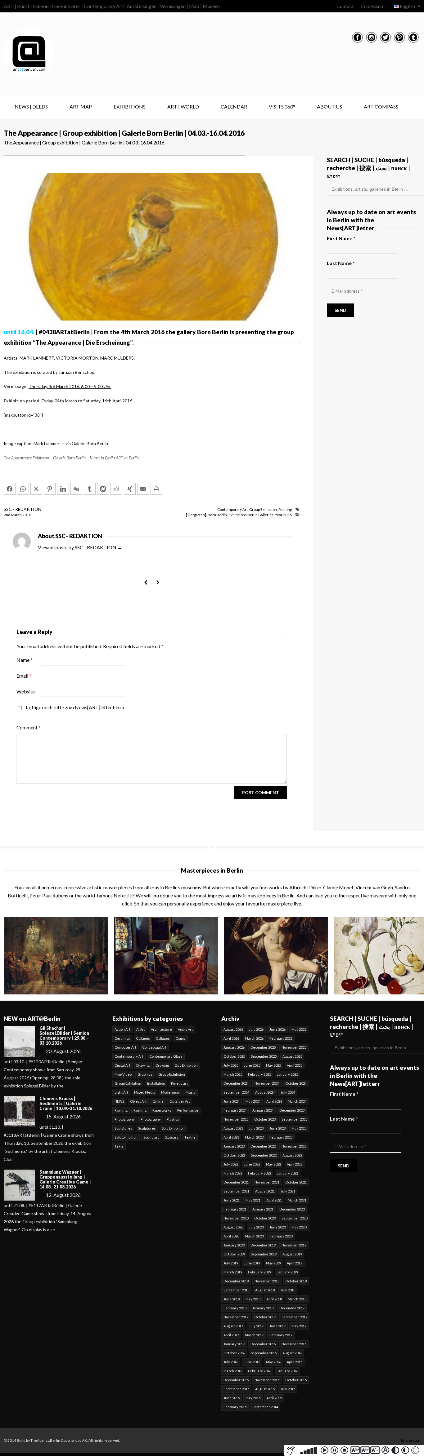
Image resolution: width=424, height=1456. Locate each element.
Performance (187, 1110)
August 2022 (292, 1155)
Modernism (170, 1092)
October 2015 (296, 1380)
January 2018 (262, 1308)
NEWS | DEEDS (31, 106)
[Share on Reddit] (116, 489)
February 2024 (234, 1110)
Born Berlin (217, 514)
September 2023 (294, 1119)
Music (191, 1092)
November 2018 (267, 1281)
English (407, 6)
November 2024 (267, 1083)
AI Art (140, 1029)
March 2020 (254, 1236)
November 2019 (294, 1245)
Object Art (138, 1101)
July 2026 (256, 1029)
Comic (181, 1038)
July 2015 (288, 1389)
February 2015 (234, 1407)
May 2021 (253, 1200)
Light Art (121, 1092)
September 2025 (264, 1056)
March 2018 (297, 1299)
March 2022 (232, 1173)
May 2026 (298, 1029)
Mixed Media (144, 1092)
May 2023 (298, 1128)
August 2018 (265, 1290)
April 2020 (231, 1236)
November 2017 (235, 1317)
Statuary (171, 1137)
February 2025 (259, 1074)
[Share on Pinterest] (50, 489)
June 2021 (231, 1200)
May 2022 (273, 1164)
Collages (143, 1038)
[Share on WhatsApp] (23, 489)
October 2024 (296, 1083)
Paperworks (161, 1110)
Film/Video (123, 1074)
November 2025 (294, 1047)
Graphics (145, 1074)
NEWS (119, 1101)
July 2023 (256, 1128)
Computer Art (125, 1047)
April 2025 (294, 1065)
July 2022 (230, 1164)
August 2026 (233, 1029)
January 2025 (287, 1074)
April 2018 (274, 1299)
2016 (26, 514)
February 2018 (234, 1308)
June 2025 (252, 1065)
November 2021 (267, 1182)
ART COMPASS (381, 106)
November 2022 (294, 1146)
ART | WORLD (183, 106)
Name (24, 660)
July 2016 (230, 1362)
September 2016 (264, 1353)
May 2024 (253, 1101)
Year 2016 (283, 514)
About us (329, 106)
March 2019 (232, 1272)
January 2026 (234, 1047)
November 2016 (294, 1344)
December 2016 (263, 1344)
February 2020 (280, 1236)
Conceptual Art (154, 1047)
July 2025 (230, 1065)
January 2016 (287, 1371)
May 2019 (273, 1263)
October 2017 (265, 1317)
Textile (190, 1137)
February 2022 (259, 1173)
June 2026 (277, 1029)
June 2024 (231, 1101)
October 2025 (234, 1056)
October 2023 (265, 1119)
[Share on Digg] (76, 489)
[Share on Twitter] (36, 489)
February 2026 (280, 1038)
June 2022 (252, 1164)
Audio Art (185, 1029)
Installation (156, 1083)
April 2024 (274, 1101)
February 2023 (280, 1137)
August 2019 (292, 1254)
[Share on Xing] (130, 489)
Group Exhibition (263, 509)
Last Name (341, 263)
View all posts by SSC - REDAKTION (80, 547)
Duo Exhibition (186, 1065)
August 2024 (265, 1092)
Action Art (122, 1029)
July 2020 (256, 1227)
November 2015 (267, 1380)
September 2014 (265, 1407)
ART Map (81, 106)
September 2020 (294, 1218)
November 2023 (235, 1119)
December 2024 (236, 1083)
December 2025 (263, 1047)
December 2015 (236, 1380)
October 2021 (296, 1182)
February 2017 (280, 1335)
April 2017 (231, 1335)
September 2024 (236, 1092)
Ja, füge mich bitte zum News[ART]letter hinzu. (74, 707)
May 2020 (298, 1227)
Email (23, 676)
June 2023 (277, 1128)
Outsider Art (179, 1101)
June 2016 (252, 1362)
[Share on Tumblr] (90, 489)
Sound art (151, 1137)
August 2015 (265, 1389)
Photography (125, 1119)
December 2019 (263, 1245)
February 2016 (259, 1371)
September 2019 (264, 1254)
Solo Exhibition (173, 1128)
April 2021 (274, 1200)
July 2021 (288, 1191)
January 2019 (287, 1272)
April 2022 (294, 1164)
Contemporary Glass (166, 1056)
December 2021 (236, 1182)
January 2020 (234, 1245)
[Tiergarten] (196, 514)
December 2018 (236, 1281)
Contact (345, 6)
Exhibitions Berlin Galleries (250, 514)
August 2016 (292, 1353)
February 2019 (259, 1272)
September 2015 (236, 1389)
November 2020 (235, 1218)
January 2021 (262, 1209)
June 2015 (231, 1398)
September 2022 (264, 1155)
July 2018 (288, 1290)
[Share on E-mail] (143, 489)
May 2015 (253, 1398)
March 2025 (232, 1074)
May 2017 (298, 1326)
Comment (28, 727)
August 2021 (265, 1191)
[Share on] (103, 489)
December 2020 (291, 1209)
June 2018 (231, 1299)
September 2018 (236, 1290)
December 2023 (291, 1110)
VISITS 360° (282, 106)
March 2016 (232, 1371)
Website (25, 691)
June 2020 (277, 1227)
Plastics (173, 1119)
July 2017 (256, 1326)
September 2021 (236, 1191)
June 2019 (252, 1263)
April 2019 (294, 1263)
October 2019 (234, 1254)
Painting (285, 509)
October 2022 (234, 1155)
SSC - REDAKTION (22, 509)
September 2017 (294, 1317)
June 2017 (277, 1326)
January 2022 (287, 1173)
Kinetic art (179, 1083)
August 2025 (292, 1056)
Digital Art (122, 1065)
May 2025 (273, 1065)
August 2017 (233, 1326)
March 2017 (254, 1335)
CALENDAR (234, 106)
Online (158, 1101)
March (16, 514)
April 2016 (294, 1362)
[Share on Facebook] (10, 489)
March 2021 (297, 1200)
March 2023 (254, 1137)
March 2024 (297, 1101)
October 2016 (234, 1353)
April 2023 (231, 1137)
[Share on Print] (156, 489)
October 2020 (265, 1218)
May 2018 (253, 1299)
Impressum (373, 6)
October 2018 (296, 1281)
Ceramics (122, 1038)
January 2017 (234, 1344)
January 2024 (262, 1110)
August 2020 (233, 1227)
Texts (119, 1146)
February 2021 (234, 1209)
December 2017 (291, 1308)
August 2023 (233, 1128)
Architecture (161, 1029)
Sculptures (123, 1128)
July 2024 (288, 1092)
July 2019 (230, 1263)
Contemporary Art (232, 509)
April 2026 (231, 1038)
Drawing (143, 1065)
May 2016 (273, 1362)
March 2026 (254, 1038)
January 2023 (234, 1146)
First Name (341, 238)
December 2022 (263, 1146)
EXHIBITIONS (130, 106)
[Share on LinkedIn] (63, 489)
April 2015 (274, 1398)
